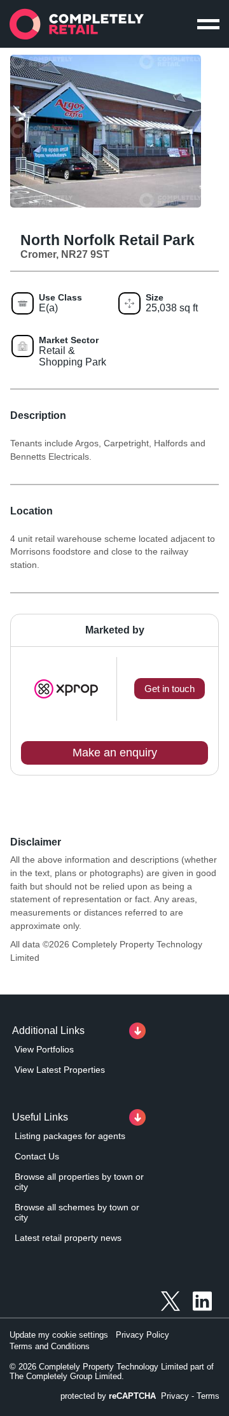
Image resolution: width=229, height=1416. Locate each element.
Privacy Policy (142, 1335)
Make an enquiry (115, 752)
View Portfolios (44, 1049)
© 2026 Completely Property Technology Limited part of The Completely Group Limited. (112, 1371)
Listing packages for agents (70, 1136)
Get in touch (169, 688)
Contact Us (37, 1156)
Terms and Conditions (50, 1346)
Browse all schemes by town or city (77, 1212)
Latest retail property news (68, 1238)
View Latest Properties (60, 1070)
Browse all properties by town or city (79, 1182)
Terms (208, 1396)
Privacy (175, 1396)
